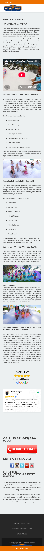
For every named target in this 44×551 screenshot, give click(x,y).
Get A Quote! (22, 548)
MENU (8, 2)
